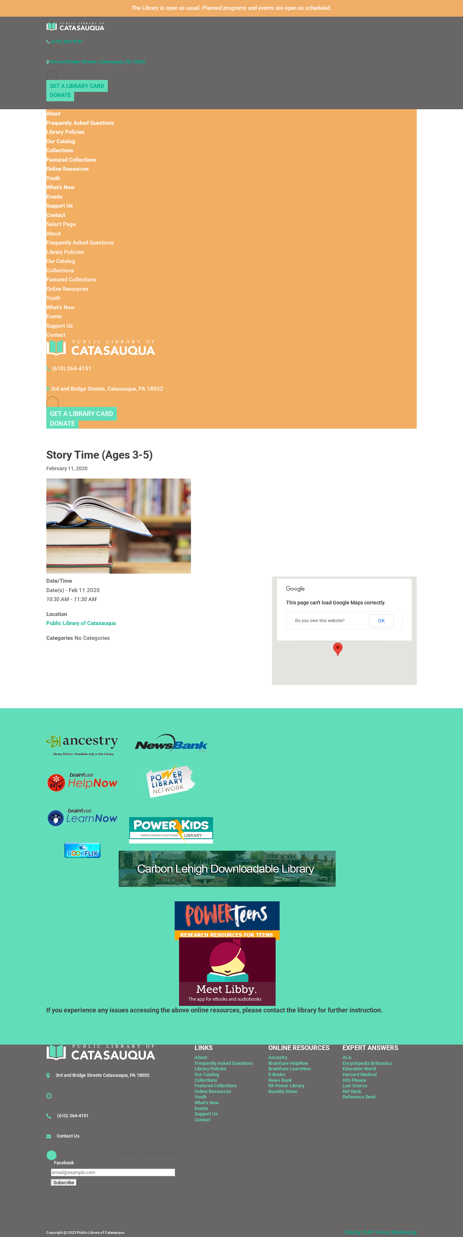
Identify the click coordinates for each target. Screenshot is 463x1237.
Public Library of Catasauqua (81, 623)
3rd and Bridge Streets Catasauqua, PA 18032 (102, 1075)
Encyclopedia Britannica (367, 1063)
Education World (359, 1068)
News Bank (280, 1080)
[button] (338, 649)
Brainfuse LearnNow (289, 1068)
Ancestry (277, 1057)
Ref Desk (352, 1091)
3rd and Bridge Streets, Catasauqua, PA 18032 (97, 61)
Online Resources (67, 169)
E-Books (276, 1074)
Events (54, 197)
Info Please (354, 1080)
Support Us (59, 206)
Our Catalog (60, 141)
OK (381, 621)
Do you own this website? (320, 620)
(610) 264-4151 (66, 41)
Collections (59, 150)
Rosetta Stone (282, 1091)
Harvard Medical (360, 1074)
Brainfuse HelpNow (288, 1063)
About (53, 113)
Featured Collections (71, 160)
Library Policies (65, 132)
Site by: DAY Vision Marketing (380, 1232)
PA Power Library (286, 1085)
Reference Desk (359, 1097)
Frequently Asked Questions (80, 123)
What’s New (60, 187)
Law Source (355, 1085)
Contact (55, 215)
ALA (347, 1057)
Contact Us (68, 1136)
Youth (53, 178)
